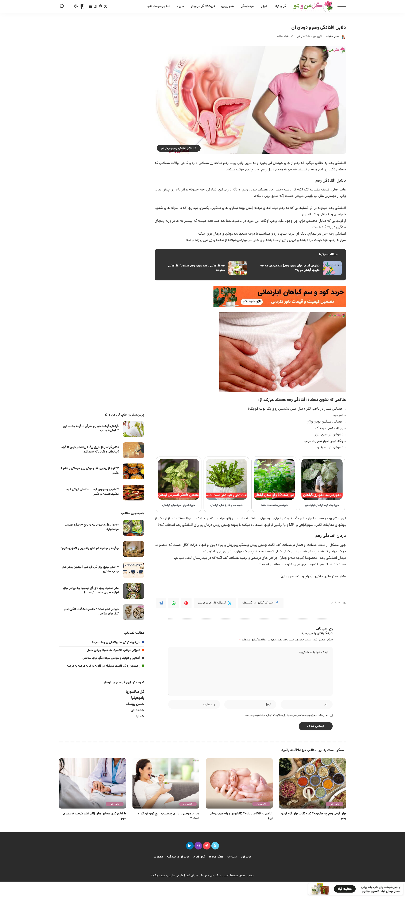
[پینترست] (100, 6)
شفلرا (140, 716)
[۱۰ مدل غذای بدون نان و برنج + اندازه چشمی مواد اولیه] (133, 528)
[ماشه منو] (339, 6)
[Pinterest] (186, 603)
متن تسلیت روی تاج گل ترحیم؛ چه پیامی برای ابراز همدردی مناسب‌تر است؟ (91, 590)
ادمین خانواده (332, 36)
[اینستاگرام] (95, 6)
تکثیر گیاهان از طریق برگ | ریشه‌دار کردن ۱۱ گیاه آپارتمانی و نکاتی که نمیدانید (90, 449)
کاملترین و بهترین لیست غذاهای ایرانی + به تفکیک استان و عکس (92, 491)
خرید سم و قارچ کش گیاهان (226, 505)
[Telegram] (161, 603)
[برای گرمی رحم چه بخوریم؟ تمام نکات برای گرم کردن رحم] (312, 783)
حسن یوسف (135, 704)
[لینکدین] (90, 6)
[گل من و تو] (312, 6)
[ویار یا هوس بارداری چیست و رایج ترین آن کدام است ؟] (166, 783)
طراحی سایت (176, 876)
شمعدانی (137, 710)
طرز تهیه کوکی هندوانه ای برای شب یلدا (116, 642)
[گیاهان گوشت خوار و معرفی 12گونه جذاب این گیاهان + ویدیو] (133, 429)
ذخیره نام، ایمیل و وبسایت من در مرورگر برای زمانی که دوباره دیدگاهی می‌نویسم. (286, 715)
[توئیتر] (105, 6)
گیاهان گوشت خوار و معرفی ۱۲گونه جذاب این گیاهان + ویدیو (91, 428)
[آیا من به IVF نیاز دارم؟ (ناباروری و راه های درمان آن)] (239, 783)
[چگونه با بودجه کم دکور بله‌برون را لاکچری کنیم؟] (133, 549)
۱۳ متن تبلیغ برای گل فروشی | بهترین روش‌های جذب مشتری (90, 569)
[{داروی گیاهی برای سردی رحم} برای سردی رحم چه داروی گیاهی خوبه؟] (298, 268)
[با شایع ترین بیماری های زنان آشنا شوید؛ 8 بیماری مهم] (92, 783)
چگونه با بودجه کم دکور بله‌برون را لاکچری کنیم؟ (90, 548)
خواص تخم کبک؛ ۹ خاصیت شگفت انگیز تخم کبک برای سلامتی (91, 611)
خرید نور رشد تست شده (274, 505)
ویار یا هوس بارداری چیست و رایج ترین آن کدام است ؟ (168, 816)
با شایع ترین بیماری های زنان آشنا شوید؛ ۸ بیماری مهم (94, 816)
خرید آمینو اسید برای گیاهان (178, 505)
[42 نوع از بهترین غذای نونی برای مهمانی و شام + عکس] (133, 471)
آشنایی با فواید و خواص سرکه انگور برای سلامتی (111, 658)
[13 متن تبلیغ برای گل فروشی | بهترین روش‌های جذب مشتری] (133, 570)
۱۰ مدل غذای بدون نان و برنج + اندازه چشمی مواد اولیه (92, 527)
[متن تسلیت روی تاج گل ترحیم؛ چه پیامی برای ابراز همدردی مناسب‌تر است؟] (133, 591)
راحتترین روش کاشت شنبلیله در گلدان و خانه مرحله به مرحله (103, 666)
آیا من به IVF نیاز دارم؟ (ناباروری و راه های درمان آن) (241, 816)
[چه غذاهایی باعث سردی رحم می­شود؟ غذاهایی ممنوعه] (203, 268)
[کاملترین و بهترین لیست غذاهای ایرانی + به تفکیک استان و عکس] (133, 492)
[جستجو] (61, 6)
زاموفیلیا (137, 698)
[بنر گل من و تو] (279, 296)
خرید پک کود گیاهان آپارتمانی (322, 505)
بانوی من (317, 36)
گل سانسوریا (135, 692)
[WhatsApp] (173, 603)
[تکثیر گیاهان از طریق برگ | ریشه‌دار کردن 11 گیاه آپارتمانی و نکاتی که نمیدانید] (133, 450)
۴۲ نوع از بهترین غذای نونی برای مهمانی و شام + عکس (90, 470)
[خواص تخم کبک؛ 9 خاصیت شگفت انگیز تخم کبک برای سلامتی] (133, 612)
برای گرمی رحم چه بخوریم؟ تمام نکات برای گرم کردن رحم (313, 816)
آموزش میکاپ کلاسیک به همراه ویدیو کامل (113, 650)
